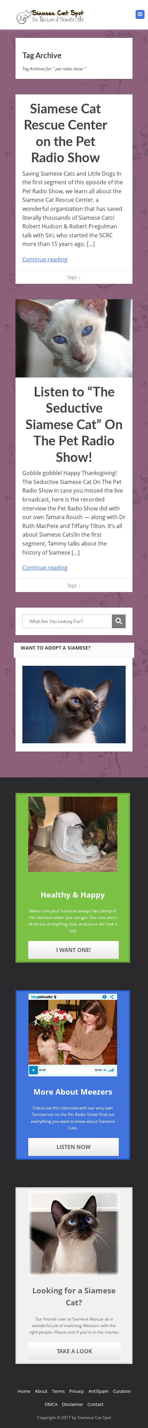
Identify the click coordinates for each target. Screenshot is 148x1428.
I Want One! (73, 950)
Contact (95, 1404)
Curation (122, 1391)
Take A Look (74, 1351)
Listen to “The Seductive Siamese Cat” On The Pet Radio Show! (74, 425)
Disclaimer (72, 1404)
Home (24, 1391)
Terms (58, 1391)
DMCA (51, 1404)
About (41, 1391)
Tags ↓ (74, 277)
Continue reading (44, 259)
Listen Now (73, 1147)
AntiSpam (98, 1391)
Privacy (76, 1391)
